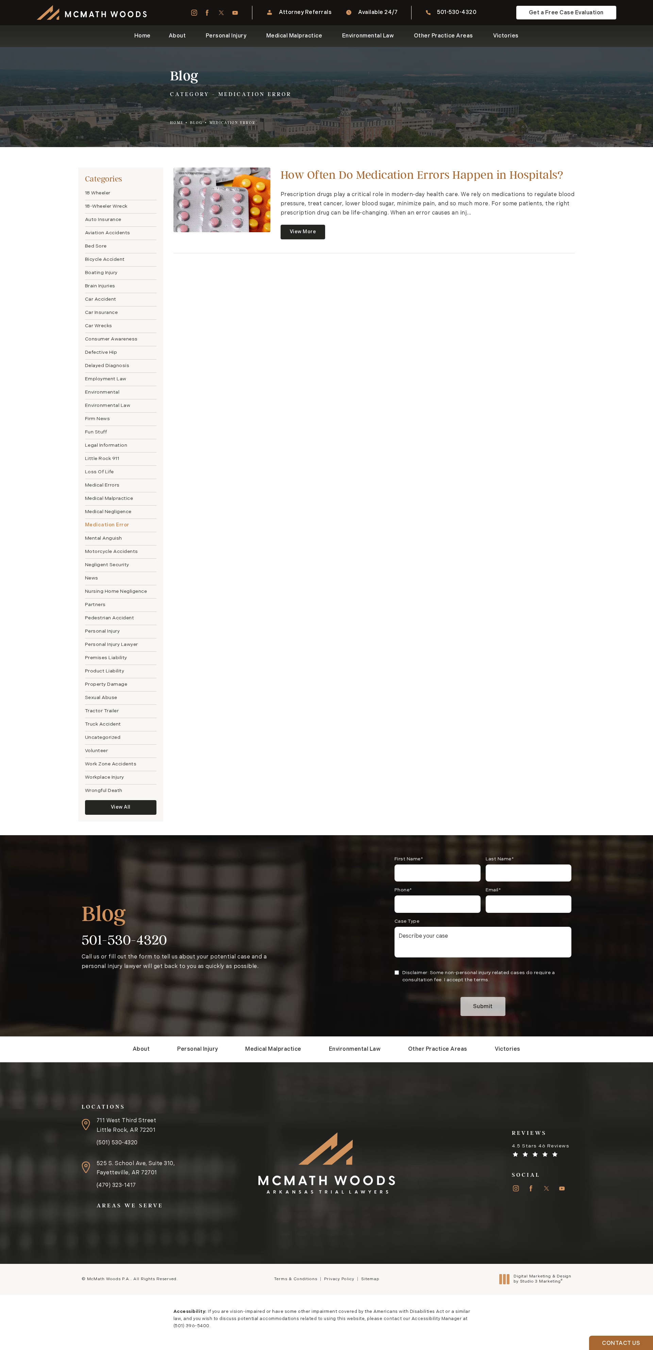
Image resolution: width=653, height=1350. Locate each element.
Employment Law (106, 379)
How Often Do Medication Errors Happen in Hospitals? (422, 175)
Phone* (403, 890)
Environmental (102, 392)
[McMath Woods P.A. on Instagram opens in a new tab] (194, 13)
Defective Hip (101, 352)
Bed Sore (96, 246)
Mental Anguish (103, 538)
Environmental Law (108, 405)
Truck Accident (103, 724)
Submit (483, 1007)
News (91, 578)
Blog (196, 122)
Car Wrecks (98, 326)
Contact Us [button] (621, 1343)
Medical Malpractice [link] (294, 36)
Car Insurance (101, 312)
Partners (95, 604)
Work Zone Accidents (111, 764)
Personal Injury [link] (226, 36)
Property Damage (106, 684)
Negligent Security (107, 565)
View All (121, 807)
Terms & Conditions (295, 1279)
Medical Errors (102, 485)
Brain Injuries (100, 286)
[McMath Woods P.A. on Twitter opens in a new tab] (221, 13)
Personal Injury (102, 631)
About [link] (177, 36)
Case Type (407, 921)
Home (176, 122)
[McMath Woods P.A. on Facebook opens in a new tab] (207, 13)
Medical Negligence (108, 511)
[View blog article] (221, 200)
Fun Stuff (96, 432)
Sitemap (370, 1279)
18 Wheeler (98, 193)
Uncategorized (103, 737)
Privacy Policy (339, 1279)
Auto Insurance (103, 219)
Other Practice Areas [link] (443, 36)
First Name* (409, 859)
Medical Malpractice (109, 498)
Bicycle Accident (105, 259)
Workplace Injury (104, 777)
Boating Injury (101, 272)
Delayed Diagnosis (107, 365)
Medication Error (232, 122)
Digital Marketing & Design (542, 1279)
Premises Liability (106, 658)
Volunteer (96, 750)
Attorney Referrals (305, 12)
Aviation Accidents (107, 233)
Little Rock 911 (102, 458)
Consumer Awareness (111, 339)
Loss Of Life (99, 472)
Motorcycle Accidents (111, 551)
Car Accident (100, 299)
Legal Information (106, 445)
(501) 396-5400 (191, 1326)
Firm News (97, 419)
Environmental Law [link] (368, 36)
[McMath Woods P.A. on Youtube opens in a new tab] (235, 13)
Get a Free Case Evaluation (566, 13)
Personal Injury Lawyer (111, 644)
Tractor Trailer (102, 711)
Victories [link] (506, 36)
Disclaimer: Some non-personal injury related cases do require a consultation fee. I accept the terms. (478, 976)
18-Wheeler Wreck (106, 206)
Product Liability (104, 671)
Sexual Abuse (101, 697)
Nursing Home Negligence (116, 591)
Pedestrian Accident (109, 618)
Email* (493, 890)
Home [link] (142, 36)
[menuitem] (194, 13)
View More (303, 232)
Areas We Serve (130, 1205)
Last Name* (500, 859)
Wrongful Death (103, 790)
